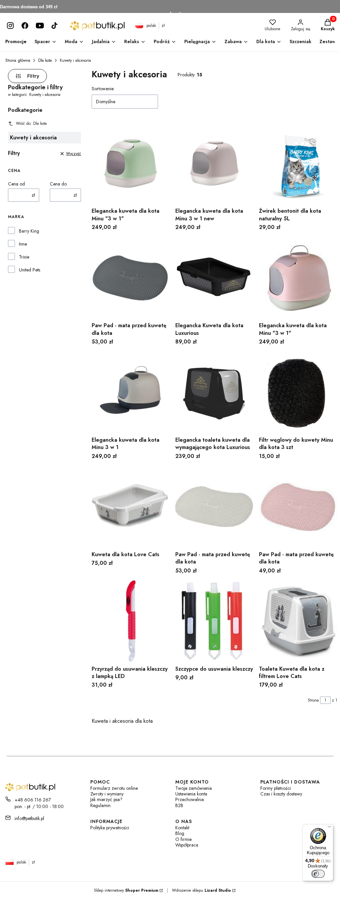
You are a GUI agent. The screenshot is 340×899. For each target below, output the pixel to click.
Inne (23, 244)
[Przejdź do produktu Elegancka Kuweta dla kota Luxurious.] (214, 277)
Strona (313, 700)
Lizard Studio (218, 890)
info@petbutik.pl (29, 818)
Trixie (24, 257)
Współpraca (186, 845)
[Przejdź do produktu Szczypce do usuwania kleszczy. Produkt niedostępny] (214, 621)
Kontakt (182, 828)
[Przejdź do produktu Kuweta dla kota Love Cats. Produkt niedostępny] (131, 506)
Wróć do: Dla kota (31, 123)
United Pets (29, 269)
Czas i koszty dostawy (281, 794)
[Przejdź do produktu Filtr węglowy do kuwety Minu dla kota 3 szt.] (298, 392)
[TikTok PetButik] (54, 25)
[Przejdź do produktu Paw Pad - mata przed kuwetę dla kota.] (131, 277)
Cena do (58, 184)
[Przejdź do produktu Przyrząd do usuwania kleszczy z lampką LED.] (131, 621)
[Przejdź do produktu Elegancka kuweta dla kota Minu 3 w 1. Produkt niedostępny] (131, 392)
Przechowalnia (189, 799)
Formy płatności (275, 788)
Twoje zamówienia (193, 788)
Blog (179, 833)
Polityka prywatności (109, 828)
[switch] (318, 874)
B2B (179, 805)
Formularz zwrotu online (114, 788)
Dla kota (45, 60)
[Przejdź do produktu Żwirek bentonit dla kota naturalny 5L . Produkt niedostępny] (298, 163)
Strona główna (17, 60)
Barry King (29, 231)
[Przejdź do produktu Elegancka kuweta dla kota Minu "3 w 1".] (131, 163)
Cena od (16, 184)
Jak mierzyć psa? (106, 799)
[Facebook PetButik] (25, 25)
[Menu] (329, 828)
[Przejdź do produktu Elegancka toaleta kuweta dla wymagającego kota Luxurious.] (214, 392)
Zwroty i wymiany (107, 794)
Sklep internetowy (126, 890)
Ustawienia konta (191, 794)
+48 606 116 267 (33, 799)
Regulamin (100, 805)
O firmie (183, 839)
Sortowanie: (103, 88)
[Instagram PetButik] (10, 25)
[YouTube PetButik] (40, 25)
